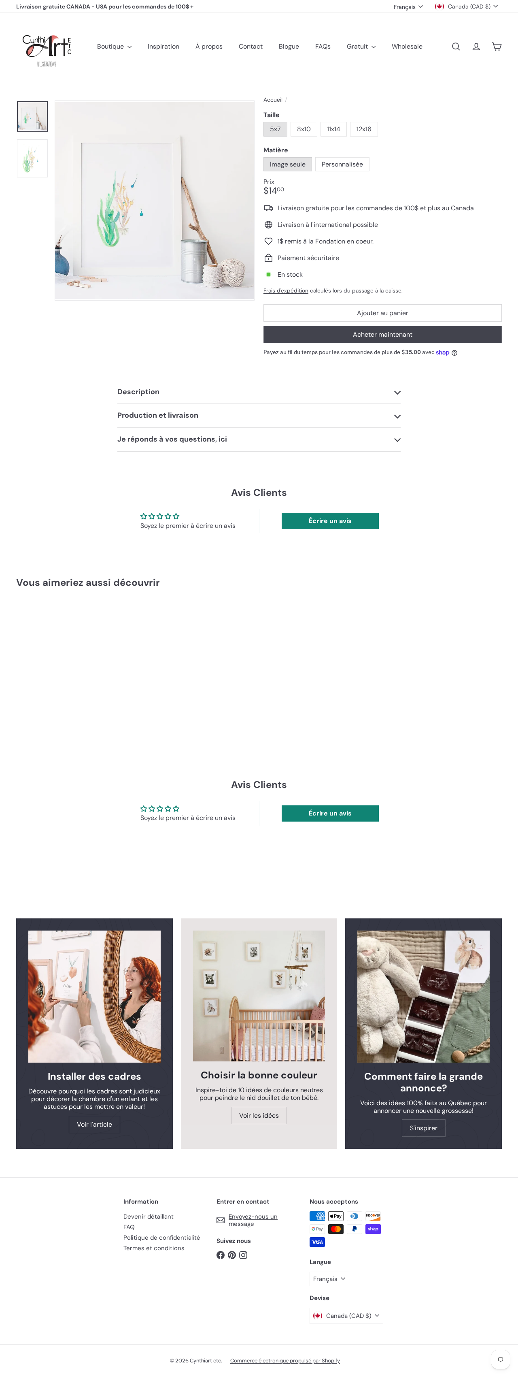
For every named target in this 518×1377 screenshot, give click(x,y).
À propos (209, 46)
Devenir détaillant (148, 1217)
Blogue (289, 46)
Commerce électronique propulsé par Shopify (285, 1360)
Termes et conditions (154, 1248)
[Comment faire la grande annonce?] (423, 997)
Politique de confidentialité (161, 1238)
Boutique (111, 46)
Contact (251, 46)
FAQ (129, 1227)
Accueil (272, 99)
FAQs (323, 46)
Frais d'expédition (285, 290)
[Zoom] (154, 200)
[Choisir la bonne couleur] (259, 996)
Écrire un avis (330, 521)
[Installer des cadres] (94, 997)
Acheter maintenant (382, 334)
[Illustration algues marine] (53, 660)
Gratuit (358, 46)
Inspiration (163, 46)
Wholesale (407, 46)
